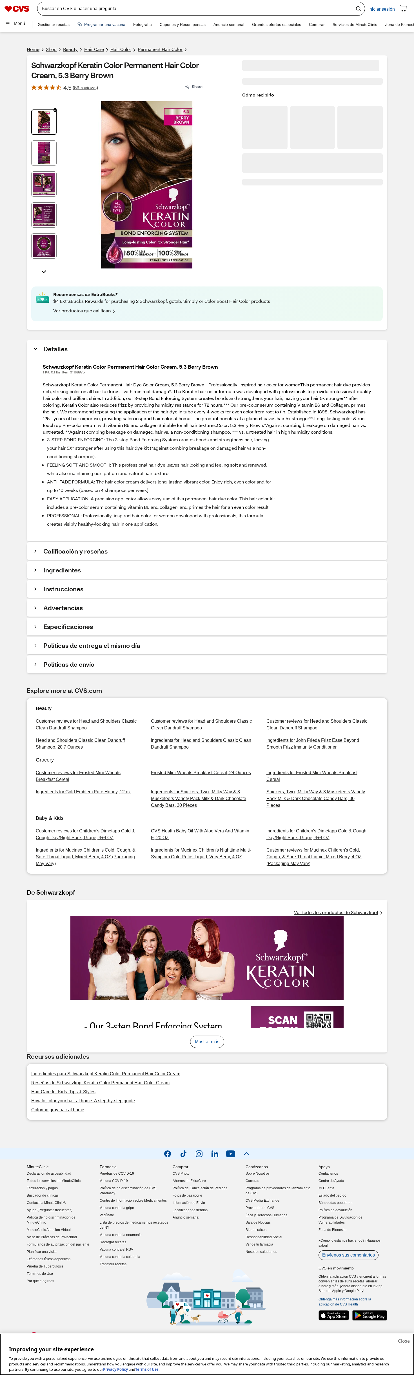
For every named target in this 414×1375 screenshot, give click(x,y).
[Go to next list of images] (44, 271)
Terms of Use (147, 1369)
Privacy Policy (115, 1369)
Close (404, 1341)
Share (197, 86)
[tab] (44, 122)
